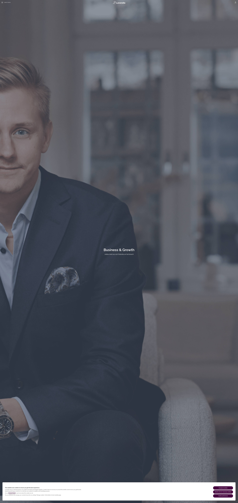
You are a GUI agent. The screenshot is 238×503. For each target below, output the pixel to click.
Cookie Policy (12, 493)
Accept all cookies (223, 488)
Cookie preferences (223, 495)
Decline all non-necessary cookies (223, 491)
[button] (235, 2)
